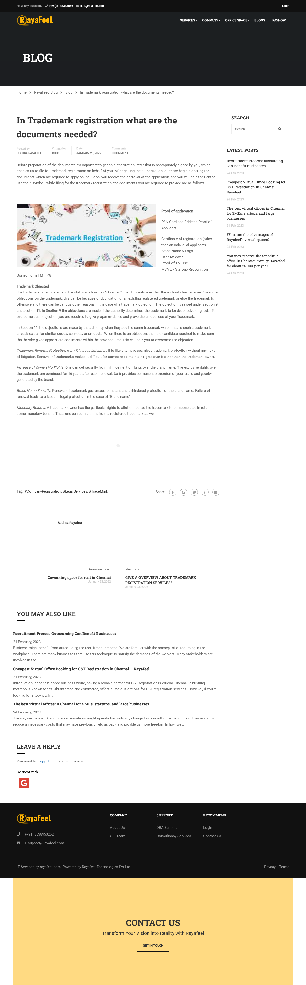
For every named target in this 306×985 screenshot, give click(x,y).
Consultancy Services (174, 836)
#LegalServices (75, 491)
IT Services (26, 867)
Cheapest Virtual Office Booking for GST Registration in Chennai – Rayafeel (81, 668)
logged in (45, 761)
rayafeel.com (50, 867)
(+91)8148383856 (61, 6)
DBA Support (167, 827)
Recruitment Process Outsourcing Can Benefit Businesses (64, 633)
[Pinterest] (205, 492)
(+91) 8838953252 (39, 834)
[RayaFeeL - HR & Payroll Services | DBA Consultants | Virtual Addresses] (35, 20)
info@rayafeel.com (92, 6)
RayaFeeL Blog (46, 92)
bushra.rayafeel (29, 153)
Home (22, 92)
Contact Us (212, 836)
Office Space (236, 20)
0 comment (120, 153)
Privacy (270, 867)
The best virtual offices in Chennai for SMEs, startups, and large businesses (81, 703)
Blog (68, 92)
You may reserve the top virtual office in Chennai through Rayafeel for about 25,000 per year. (256, 260)
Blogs (259, 20)
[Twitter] (194, 492)
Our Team (117, 836)
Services (187, 20)
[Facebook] (172, 492)
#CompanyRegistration (43, 491)
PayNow (279, 20)
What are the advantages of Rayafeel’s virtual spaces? (250, 237)
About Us (117, 827)
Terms (284, 867)
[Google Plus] (183, 492)
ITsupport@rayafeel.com (44, 843)
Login (285, 6)
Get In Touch (153, 945)
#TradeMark (98, 491)
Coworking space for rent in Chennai (79, 577)
